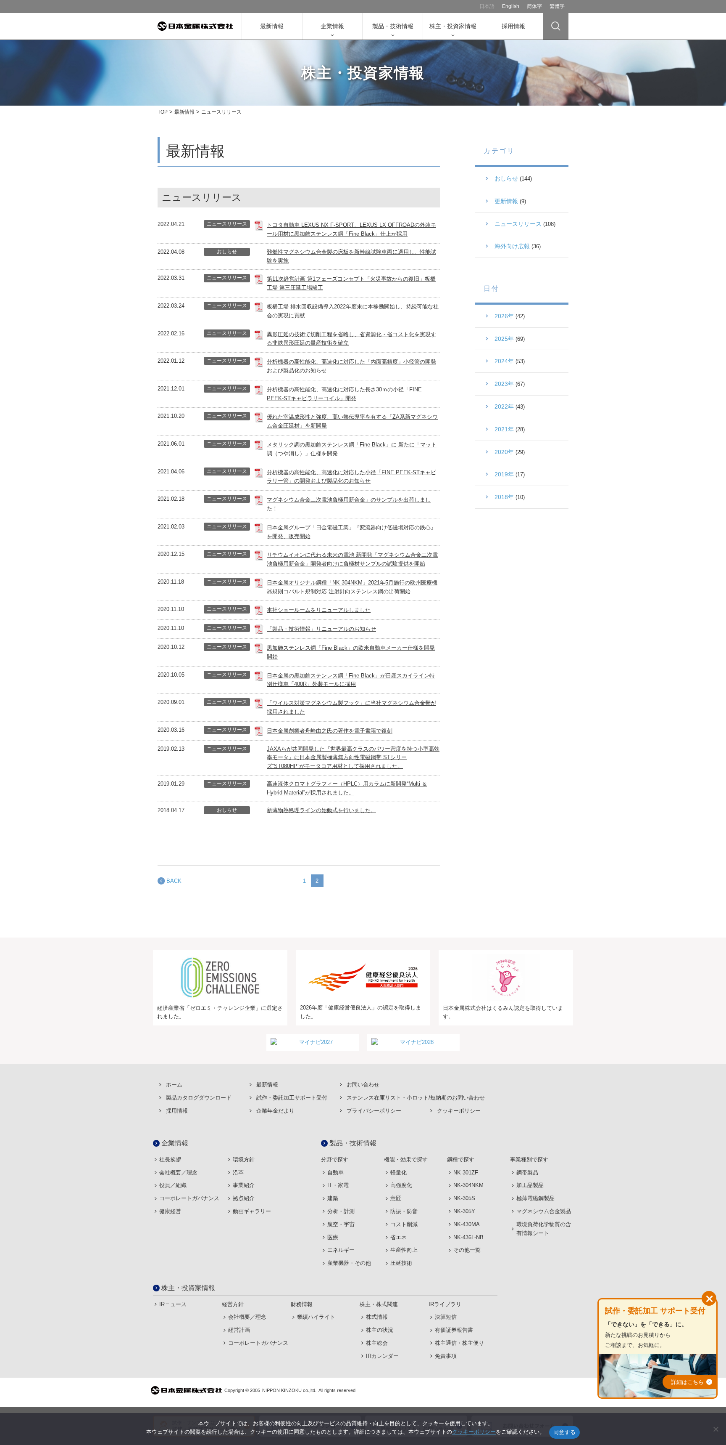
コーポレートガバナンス (189, 1198)
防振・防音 (404, 1211)
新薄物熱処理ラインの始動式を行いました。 (321, 810)
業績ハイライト (316, 1317)
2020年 (504, 452)
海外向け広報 (512, 246)
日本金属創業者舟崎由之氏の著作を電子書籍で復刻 (329, 731)
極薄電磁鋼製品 (535, 1198)
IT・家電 (338, 1185)
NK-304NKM (468, 1185)
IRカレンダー (382, 1356)
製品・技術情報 (392, 26)
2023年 (504, 383)
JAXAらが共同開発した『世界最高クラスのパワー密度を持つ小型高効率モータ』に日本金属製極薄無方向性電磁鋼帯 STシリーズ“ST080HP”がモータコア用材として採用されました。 (353, 758)
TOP (163, 112)
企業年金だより (275, 1111)
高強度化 (401, 1185)
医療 (332, 1237)
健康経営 (170, 1211)
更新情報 (506, 201)
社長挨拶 (170, 1159)
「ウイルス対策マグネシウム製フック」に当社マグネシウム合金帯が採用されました (351, 707)
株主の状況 (379, 1330)
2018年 (504, 497)
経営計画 (239, 1330)
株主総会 (377, 1343)
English (510, 6)
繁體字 (557, 6)
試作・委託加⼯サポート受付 (291, 1097)
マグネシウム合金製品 (543, 1211)
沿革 (238, 1172)
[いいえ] (715, 1429)
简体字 (534, 6)
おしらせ (227, 252)
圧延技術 (401, 1263)
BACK (174, 881)
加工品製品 (530, 1185)
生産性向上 (404, 1250)
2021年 (504, 429)
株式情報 (377, 1317)
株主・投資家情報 (452, 26)
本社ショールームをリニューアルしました (319, 610)
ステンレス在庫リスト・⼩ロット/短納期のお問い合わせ (416, 1097)
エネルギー (341, 1250)
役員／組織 (173, 1185)
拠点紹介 (244, 1198)
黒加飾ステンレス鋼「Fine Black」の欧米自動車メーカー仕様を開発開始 (351, 652)
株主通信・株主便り (459, 1343)
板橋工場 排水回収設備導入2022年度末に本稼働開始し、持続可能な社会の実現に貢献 (353, 311)
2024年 (504, 361)
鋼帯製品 (527, 1172)
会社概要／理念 (178, 1172)
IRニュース (173, 1304)
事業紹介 (244, 1185)
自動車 (335, 1172)
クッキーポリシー (459, 1111)
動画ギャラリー (252, 1211)
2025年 (504, 338)
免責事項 (446, 1356)
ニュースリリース (227, 224)
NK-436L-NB (468, 1237)
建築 (332, 1198)
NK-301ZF (465, 1172)
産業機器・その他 (349, 1263)
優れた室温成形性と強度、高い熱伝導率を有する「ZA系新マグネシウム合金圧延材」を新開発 (352, 421)
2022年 (504, 406)
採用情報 (513, 26)
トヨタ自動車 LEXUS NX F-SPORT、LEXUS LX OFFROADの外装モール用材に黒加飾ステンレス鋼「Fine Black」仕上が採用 (351, 229)
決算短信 (446, 1317)
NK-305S (464, 1198)
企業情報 (332, 26)
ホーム (174, 1084)
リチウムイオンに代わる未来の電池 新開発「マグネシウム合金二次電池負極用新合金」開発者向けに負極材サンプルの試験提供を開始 (352, 559)
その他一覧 (467, 1250)
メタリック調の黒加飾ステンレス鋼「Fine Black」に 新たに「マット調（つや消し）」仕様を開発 (352, 449)
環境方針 (244, 1159)
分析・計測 (341, 1211)
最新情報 (272, 26)
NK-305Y (464, 1211)
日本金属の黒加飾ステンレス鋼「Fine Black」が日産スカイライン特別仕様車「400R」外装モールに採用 (351, 680)
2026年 (504, 316)
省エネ (398, 1237)
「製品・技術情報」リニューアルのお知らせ (321, 629)
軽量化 (398, 1172)
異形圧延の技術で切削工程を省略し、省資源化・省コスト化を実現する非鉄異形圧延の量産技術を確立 (351, 338)
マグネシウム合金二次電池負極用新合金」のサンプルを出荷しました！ (349, 504)
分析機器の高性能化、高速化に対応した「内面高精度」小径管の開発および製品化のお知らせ (351, 366)
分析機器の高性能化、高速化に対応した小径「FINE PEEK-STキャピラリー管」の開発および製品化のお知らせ (351, 476)
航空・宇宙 (341, 1224)
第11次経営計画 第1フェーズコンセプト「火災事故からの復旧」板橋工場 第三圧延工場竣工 (351, 283)
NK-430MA (466, 1224)
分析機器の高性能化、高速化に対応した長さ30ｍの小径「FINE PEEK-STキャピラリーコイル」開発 (344, 393)
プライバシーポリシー (374, 1111)
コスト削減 (404, 1224)
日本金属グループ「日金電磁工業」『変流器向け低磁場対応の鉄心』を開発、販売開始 (351, 531)
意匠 (395, 1198)
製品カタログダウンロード (198, 1097)
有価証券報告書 (454, 1330)
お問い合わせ (363, 1084)
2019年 (504, 474)
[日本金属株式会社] (200, 26)
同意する (564, 1432)
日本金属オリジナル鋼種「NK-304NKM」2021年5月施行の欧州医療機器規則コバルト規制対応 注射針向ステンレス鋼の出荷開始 (352, 587)
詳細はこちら (687, 1382)
